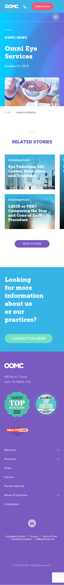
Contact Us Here (29, 338)
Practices (10, 459)
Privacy (34, 536)
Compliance (11, 504)
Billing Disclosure (45, 539)
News (7, 468)
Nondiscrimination (22, 539)
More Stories (32, 243)
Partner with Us (14, 486)
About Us (10, 450)
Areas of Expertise (15, 495)
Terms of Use (49, 536)
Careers (9, 477)
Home (8, 112)
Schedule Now (42, 6)
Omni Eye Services (26, 112)
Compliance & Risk (15, 536)
